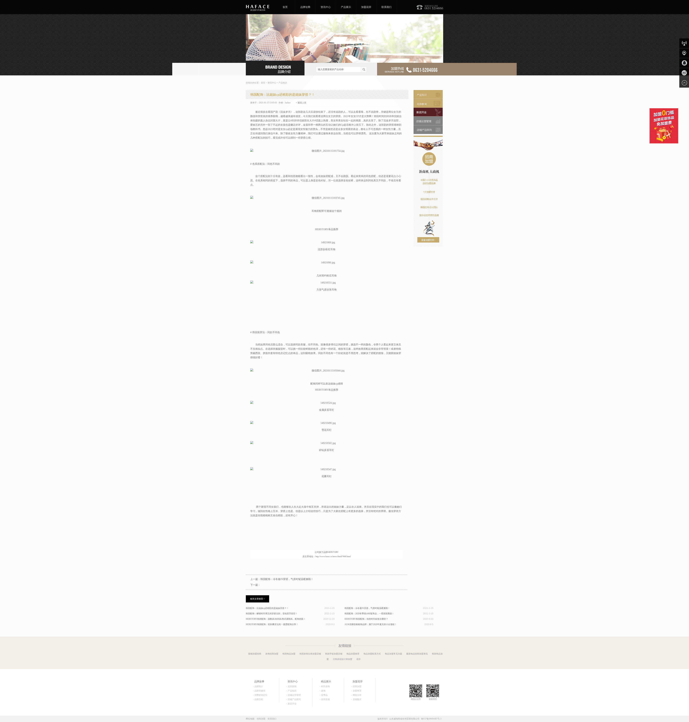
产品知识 (282, 82)
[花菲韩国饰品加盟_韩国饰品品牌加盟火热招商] (257, 7)
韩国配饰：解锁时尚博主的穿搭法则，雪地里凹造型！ (271, 613)
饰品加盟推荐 (352, 654)
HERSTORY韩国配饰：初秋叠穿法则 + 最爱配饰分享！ (272, 624)
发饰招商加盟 (271, 654)
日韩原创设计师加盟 (342, 659)
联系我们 (386, 7)
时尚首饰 (325, 686)
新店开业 (292, 703)
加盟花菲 (366, 7)
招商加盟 (357, 686)
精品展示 (326, 681)
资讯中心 (326, 7)
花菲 (358, 659)
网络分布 (357, 695)
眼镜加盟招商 (254, 654)
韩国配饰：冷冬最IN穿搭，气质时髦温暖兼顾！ (286, 579)
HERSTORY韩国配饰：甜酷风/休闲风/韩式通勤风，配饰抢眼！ (276, 619)
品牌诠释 (305, 7)
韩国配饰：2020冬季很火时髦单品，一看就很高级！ (369, 613)
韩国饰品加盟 (288, 654)
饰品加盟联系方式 (372, 654)
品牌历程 (258, 699)
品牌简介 (258, 686)
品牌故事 (259, 681)
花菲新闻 (292, 686)
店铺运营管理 (294, 695)
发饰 (323, 691)
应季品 (324, 695)
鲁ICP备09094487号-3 (431, 719)
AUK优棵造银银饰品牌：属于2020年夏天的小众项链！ (370, 624)
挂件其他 (325, 699)
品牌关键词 (259, 691)
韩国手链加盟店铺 (333, 654)
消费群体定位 (260, 695)
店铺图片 (357, 699)
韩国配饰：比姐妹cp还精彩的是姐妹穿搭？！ (267, 608)
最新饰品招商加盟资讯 (417, 654)
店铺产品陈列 (294, 699)
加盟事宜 (357, 691)
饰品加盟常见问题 (393, 654)
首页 (285, 7)
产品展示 (346, 7)
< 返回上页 (301, 102)
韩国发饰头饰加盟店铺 (310, 654)
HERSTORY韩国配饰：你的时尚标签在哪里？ (366, 619)
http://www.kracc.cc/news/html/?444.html (333, 556)
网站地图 (250, 719)
